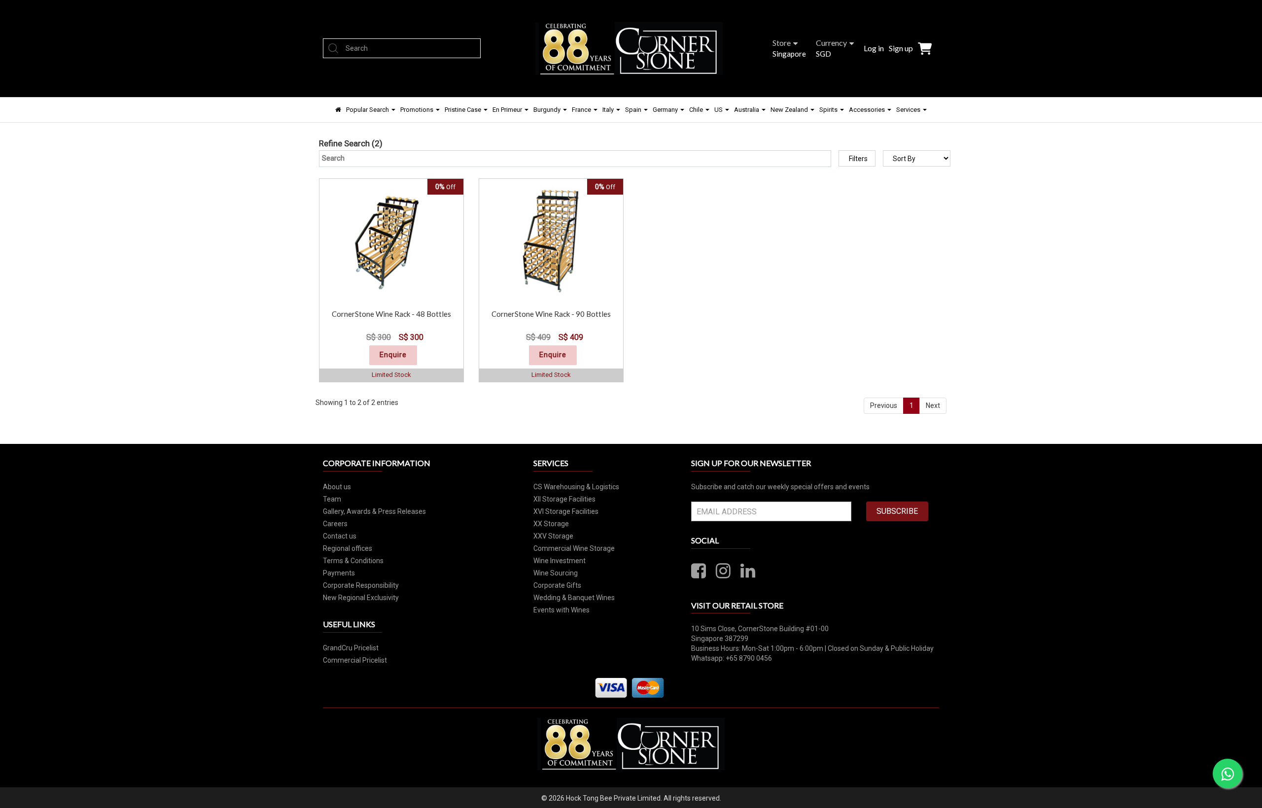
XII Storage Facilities (564, 499)
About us (337, 487)
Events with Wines (561, 610)
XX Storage (551, 524)
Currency (831, 42)
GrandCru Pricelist (351, 648)
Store (781, 42)
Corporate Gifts (557, 585)
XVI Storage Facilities (565, 511)
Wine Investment (559, 561)
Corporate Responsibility (361, 585)
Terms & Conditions (353, 561)
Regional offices (347, 548)
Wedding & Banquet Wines (574, 598)
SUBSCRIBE (897, 511)
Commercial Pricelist (355, 660)
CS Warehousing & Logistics (576, 487)
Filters (858, 159)
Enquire (393, 354)
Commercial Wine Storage (574, 548)
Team (332, 499)
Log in (874, 48)
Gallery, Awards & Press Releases (374, 511)
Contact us (339, 536)
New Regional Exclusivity (361, 598)
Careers (335, 524)
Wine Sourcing (555, 573)
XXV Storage (553, 536)
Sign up (901, 48)
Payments (339, 573)
